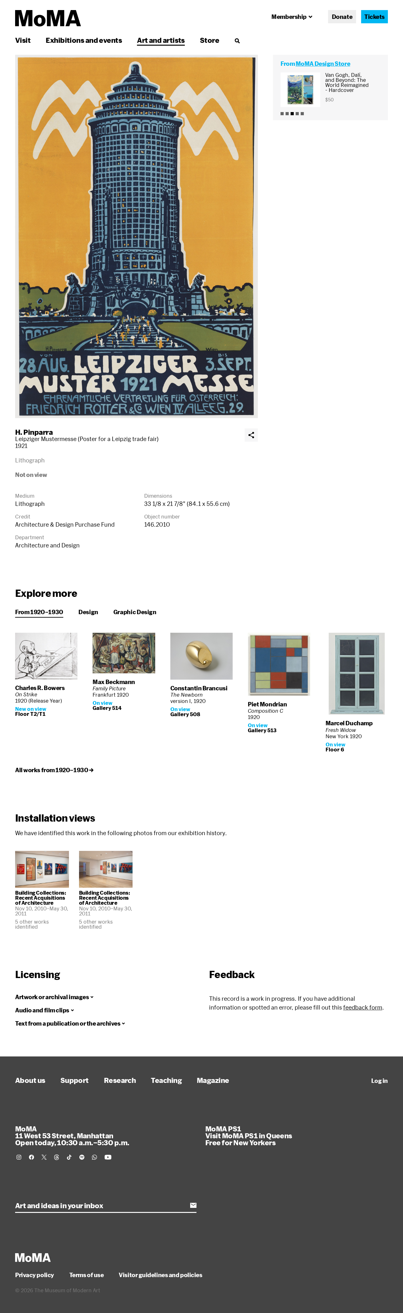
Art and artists (161, 40)
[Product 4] (297, 113)
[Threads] (56, 1157)
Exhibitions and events (84, 40)
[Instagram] (19, 1157)
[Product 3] (292, 113)
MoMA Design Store (323, 63)
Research (120, 1080)
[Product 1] (282, 113)
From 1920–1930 (39, 611)
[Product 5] (302, 113)
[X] (44, 1157)
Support (74, 1080)
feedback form (362, 1007)
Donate (342, 16)
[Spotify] (82, 1157)
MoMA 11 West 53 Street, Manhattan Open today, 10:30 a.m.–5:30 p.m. (72, 1135)
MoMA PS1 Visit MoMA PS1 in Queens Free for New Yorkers (248, 1135)
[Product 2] (287, 113)
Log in (379, 1081)
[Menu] (237, 40)
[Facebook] (31, 1157)
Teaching (166, 1080)
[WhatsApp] (94, 1157)
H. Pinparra (34, 432)
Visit (23, 40)
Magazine (213, 1080)
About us (30, 1080)
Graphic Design (134, 611)
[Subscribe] (193, 1205)
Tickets (374, 16)
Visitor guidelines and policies (160, 1275)
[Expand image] (136, 236)
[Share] (251, 435)
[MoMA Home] (48, 18)
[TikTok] (69, 1157)
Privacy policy (34, 1275)
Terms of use (86, 1275)
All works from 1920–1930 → (54, 770)
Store (209, 40)
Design (88, 611)
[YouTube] (108, 1157)
